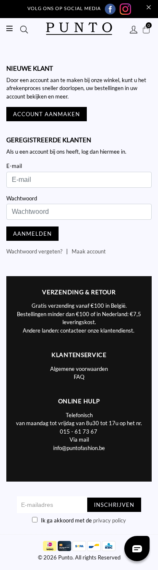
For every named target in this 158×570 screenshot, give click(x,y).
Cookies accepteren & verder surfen (91, 165)
